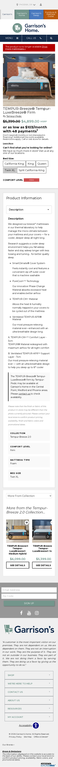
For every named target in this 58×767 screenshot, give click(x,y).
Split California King (32, 170)
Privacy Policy (15, 737)
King (31, 163)
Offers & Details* (41, 737)
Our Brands (8, 745)
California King (14, 163)
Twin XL (10, 170)
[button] (51, 80)
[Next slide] (48, 536)
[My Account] (40, 4)
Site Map (28, 737)
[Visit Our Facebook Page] (21, 613)
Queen (42, 163)
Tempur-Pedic (14, 116)
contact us (25, 393)
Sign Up (29, 603)
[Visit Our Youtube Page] (29, 613)
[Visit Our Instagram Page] (36, 613)
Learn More (8, 144)
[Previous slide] (10, 536)
